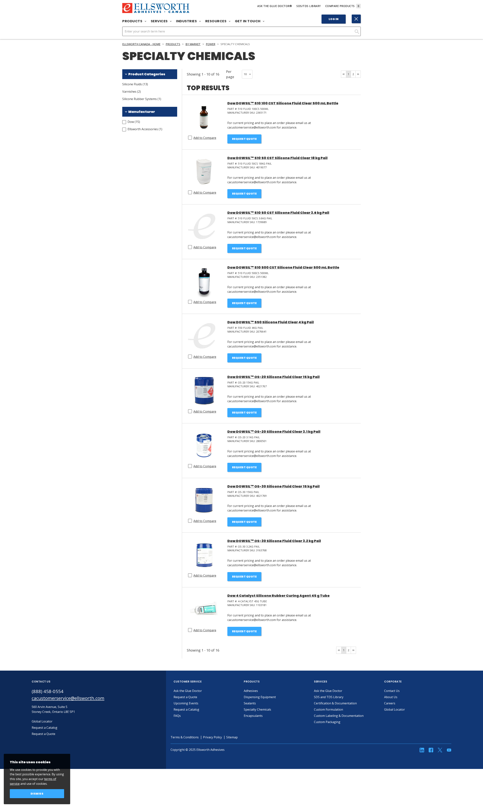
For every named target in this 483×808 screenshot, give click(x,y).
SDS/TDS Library (308, 6)
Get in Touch (248, 21)
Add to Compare (204, 138)
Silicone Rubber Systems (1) (141, 99)
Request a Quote (185, 697)
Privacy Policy (212, 737)
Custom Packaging (327, 722)
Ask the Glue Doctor (188, 691)
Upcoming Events (186, 703)
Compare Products (342, 6)
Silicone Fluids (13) (135, 84)
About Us (390, 697)
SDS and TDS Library (328, 697)
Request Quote (244, 139)
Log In (334, 19)
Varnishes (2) (131, 91)
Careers (389, 703)
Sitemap (232, 737)
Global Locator (394, 709)
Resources (216, 21)
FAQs (177, 716)
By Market (193, 44)
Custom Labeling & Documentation (339, 716)
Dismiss (37, 794)
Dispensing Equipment (260, 697)
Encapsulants (253, 716)
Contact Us (392, 691)
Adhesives (251, 691)
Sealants (250, 703)
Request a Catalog (186, 709)
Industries (187, 21)
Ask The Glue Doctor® (274, 6)
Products (132, 21)
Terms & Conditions (185, 737)
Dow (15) (134, 122)
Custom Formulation (328, 709)
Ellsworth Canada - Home (141, 44)
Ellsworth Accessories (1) (145, 129)
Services (160, 21)
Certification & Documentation (335, 703)
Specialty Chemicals (257, 709)
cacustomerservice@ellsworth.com (68, 698)
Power (210, 44)
